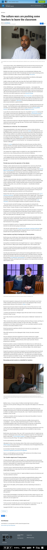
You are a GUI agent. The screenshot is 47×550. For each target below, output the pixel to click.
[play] (3, 5)
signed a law (34, 111)
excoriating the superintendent (17, 257)
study (29, 130)
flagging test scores (29, 109)
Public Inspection (20, 538)
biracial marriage (29, 93)
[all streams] (45, 5)
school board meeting (36, 113)
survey (10, 144)
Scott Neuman (7, 22)
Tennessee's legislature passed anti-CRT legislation (15, 450)
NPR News (3, 12)
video (24, 304)
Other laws (19, 100)
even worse (32, 74)
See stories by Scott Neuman (8, 525)
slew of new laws (28, 95)
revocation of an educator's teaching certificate (28, 228)
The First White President (18, 436)
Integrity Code (29, 535)
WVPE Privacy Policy (30, 537)
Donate (42, 1)
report (21, 137)
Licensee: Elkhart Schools (20, 535)
